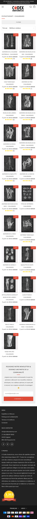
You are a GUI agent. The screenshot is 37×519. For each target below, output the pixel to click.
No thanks (27, 265)
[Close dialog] (35, 252)
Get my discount (27, 262)
